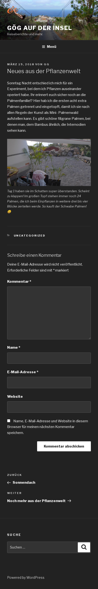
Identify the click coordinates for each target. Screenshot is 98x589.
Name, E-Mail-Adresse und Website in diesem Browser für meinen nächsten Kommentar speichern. (47, 427)
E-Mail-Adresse (22, 372)
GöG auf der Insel (39, 28)
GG (46, 64)
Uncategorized (30, 235)
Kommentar (19, 281)
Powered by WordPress (25, 577)
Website (15, 396)
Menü (51, 47)
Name (13, 347)
